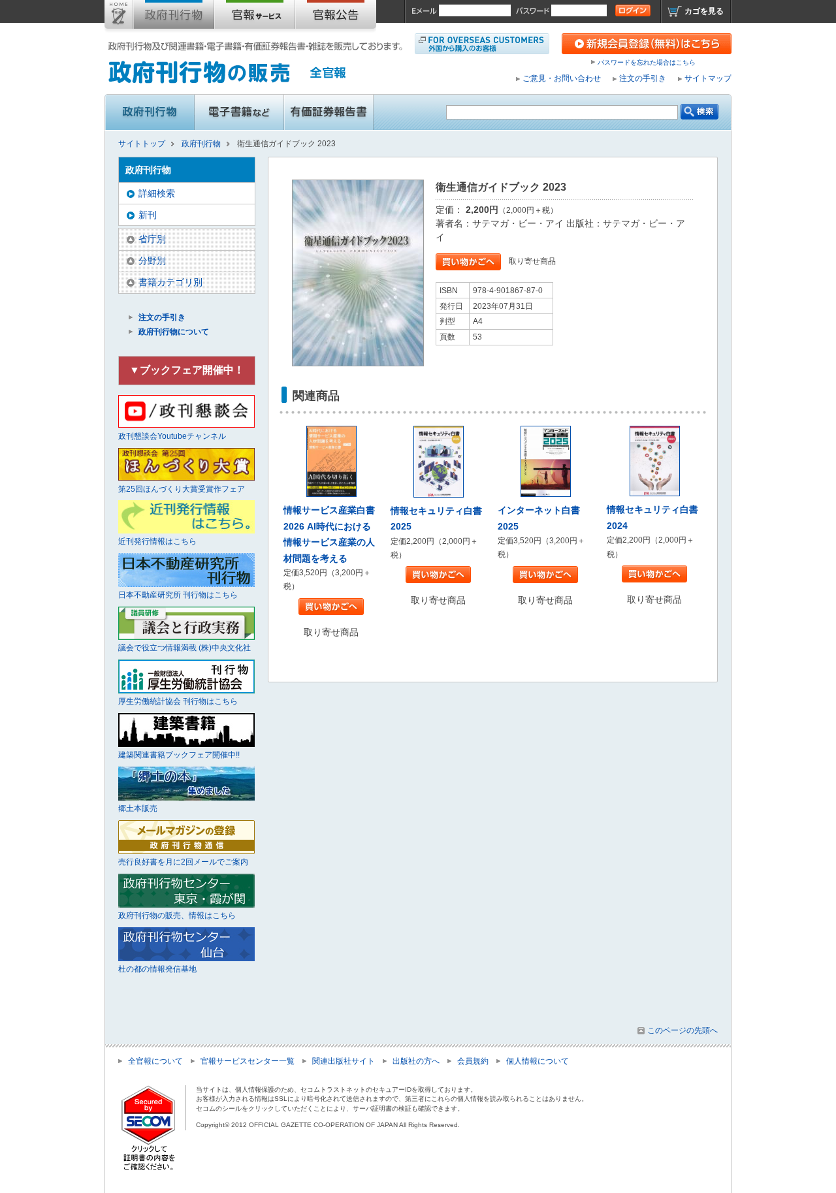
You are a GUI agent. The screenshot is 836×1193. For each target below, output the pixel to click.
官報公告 (335, 17)
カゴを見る (704, 11)
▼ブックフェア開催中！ (186, 369)
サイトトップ (118, 17)
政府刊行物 (173, 17)
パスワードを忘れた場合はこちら (647, 62)
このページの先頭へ (682, 1030)
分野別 (152, 260)
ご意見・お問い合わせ (561, 78)
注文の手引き (642, 78)
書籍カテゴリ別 (170, 282)
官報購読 (254, 17)
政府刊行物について (173, 331)
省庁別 (152, 239)
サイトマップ (708, 78)
